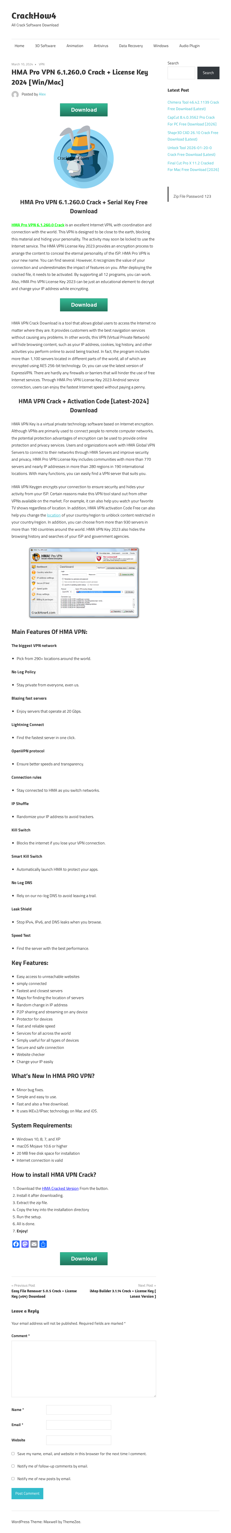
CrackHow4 (34, 15)
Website (18, 1440)
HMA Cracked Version (60, 1188)
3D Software (45, 46)
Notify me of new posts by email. (44, 1479)
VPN (41, 64)
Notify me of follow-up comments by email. (52, 1466)
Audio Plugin (189, 46)
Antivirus (101, 46)
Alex (42, 94)
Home (19, 46)
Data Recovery (131, 46)
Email (17, 1425)
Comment (21, 1336)
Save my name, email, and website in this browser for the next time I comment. (82, 1454)
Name (18, 1410)
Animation (75, 46)
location (54, 515)
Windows (161, 46)
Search (173, 63)
